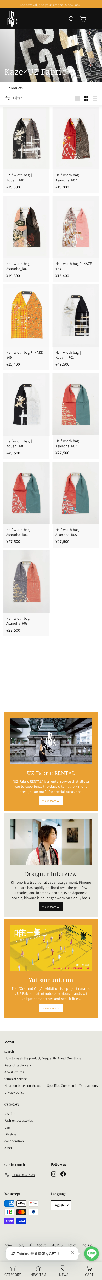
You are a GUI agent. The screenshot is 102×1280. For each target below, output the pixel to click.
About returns (14, 1072)
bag (7, 1127)
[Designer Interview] (51, 842)
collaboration (14, 1141)
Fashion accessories (18, 1120)
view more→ (50, 801)
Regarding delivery (17, 1065)
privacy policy (14, 1092)
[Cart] (83, 19)
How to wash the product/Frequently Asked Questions (42, 1058)
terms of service (15, 1079)
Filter (17, 97)
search (9, 1051)
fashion (9, 1113)
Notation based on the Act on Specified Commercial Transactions (51, 1085)
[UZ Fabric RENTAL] (51, 741)
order (8, 1148)
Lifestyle (10, 1134)
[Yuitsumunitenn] (51, 948)
